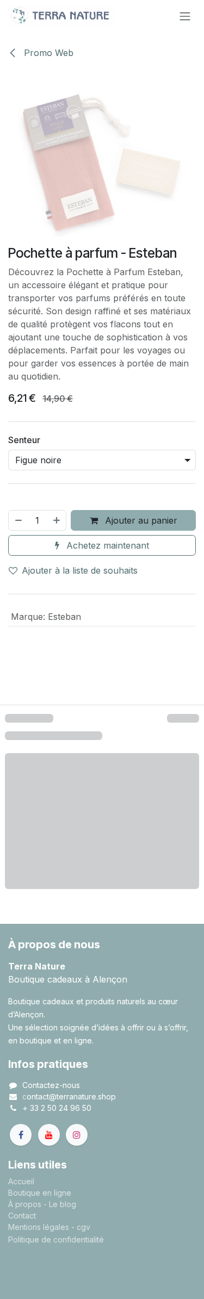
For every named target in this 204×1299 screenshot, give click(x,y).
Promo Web (47, 52)
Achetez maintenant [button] (106, 545)
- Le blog (60, 1204)
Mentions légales (38, 1227)
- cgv (80, 1227)
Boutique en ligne (39, 1192)
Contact (22, 1215)
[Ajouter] (57, 520)
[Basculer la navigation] (185, 15)
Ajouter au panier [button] (139, 520)
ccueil (23, 1181)
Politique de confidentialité (56, 1239)
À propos (24, 1204)
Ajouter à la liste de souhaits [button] (80, 570)
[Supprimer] (18, 520)
